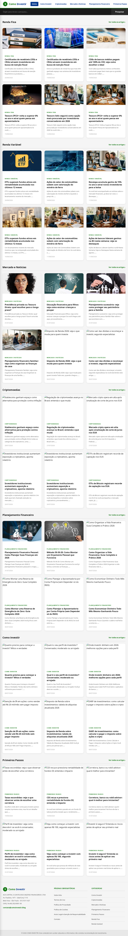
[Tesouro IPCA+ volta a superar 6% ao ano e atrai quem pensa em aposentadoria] (22, 111)
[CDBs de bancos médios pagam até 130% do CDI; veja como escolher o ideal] (106, 54)
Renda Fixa (96, 919)
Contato (57, 919)
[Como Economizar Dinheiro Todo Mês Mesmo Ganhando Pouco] (106, 604)
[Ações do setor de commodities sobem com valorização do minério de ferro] (64, 177)
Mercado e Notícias (78, 4)
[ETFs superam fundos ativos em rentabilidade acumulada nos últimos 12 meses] (22, 177)
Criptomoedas (60, 4)
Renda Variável (97, 924)
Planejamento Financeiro (99, 4)
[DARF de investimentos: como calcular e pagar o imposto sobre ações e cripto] (106, 726)
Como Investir (46, 4)
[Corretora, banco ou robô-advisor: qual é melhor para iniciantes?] (106, 792)
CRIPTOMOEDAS (11, 424)
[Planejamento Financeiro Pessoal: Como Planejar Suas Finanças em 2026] (22, 547)
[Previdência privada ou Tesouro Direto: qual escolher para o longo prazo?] (22, 300)
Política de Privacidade (62, 905)
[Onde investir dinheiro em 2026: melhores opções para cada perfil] (106, 670)
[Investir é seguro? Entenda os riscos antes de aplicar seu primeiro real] (106, 849)
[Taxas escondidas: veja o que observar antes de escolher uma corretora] (22, 792)
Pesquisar (119, 12)
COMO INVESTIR (11, 671)
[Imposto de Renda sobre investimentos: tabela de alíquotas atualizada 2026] (64, 726)
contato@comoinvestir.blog (14, 907)
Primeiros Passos (98, 914)
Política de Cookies (61, 909)
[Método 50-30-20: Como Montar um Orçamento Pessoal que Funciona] (64, 547)
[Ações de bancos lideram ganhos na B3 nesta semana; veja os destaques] (106, 233)
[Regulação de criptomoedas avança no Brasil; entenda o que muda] (64, 422)
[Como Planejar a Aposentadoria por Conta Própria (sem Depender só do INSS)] (64, 604)
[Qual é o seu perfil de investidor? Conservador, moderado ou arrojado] (64, 670)
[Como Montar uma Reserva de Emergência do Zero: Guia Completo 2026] (22, 604)
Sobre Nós (58, 895)
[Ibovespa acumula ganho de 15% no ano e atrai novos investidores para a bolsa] (106, 177)
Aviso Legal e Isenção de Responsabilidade (70, 914)
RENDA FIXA (9, 56)
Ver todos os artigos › (117, 22)
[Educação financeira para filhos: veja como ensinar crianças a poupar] (64, 300)
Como (16, 889)
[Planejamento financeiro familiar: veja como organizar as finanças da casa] (22, 356)
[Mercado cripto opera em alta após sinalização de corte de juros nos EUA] (106, 422)
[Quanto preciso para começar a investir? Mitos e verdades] (22, 670)
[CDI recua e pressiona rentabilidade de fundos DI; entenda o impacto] (64, 792)
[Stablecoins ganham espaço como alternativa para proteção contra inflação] (22, 422)
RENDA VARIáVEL (11, 179)
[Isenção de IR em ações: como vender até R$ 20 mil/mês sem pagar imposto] (22, 726)
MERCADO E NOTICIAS (13, 301)
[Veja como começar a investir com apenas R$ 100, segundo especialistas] (64, 849)
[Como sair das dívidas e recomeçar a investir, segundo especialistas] (106, 356)
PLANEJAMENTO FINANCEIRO (16, 549)
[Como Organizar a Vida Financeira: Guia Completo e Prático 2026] (106, 547)
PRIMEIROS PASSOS (12, 794)
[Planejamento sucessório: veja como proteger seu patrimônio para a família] (106, 300)
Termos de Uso (59, 900)
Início (34, 4)
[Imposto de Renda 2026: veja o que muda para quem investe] (64, 356)
